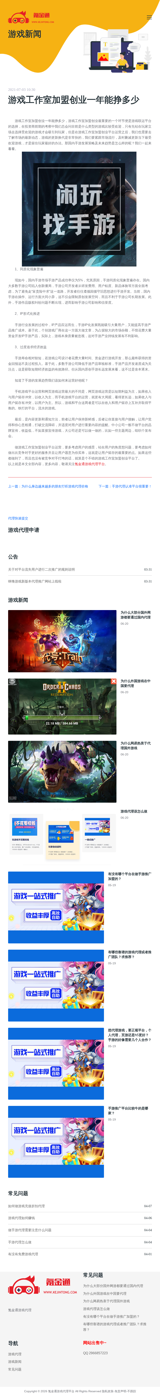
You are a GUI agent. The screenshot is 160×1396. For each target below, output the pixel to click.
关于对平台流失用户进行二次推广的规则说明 (41, 569)
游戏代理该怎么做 (134, 811)
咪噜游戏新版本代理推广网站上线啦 (34, 581)
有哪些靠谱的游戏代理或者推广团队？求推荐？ (129, 954)
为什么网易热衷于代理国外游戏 (136, 745)
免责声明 (120, 1391)
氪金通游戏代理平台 (90, 464)
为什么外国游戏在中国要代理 (104, 1293)
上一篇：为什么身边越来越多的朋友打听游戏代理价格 (48, 486)
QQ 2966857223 (95, 1353)
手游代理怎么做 (19, 1242)
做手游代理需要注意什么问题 (29, 1230)
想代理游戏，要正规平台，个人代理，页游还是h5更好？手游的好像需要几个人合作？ (129, 1035)
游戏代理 (14, 1354)
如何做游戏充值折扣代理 (26, 1206)
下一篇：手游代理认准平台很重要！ (125, 486)
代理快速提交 (18, 518)
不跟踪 (131, 1391)
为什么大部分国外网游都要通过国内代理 (136, 614)
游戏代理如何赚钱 (21, 1218)
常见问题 (14, 1369)
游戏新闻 (14, 1361)
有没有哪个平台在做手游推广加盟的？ (111, 1316)
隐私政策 (108, 1391)
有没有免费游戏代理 (23, 1254)
